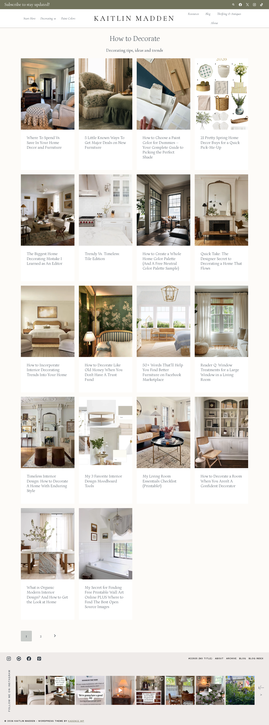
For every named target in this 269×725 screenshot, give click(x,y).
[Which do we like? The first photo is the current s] (30, 690)
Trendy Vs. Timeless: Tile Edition (102, 256)
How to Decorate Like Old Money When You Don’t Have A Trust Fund (104, 372)
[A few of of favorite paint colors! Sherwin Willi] (60, 690)
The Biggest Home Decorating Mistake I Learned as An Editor (44, 259)
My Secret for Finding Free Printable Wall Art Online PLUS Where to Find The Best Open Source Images (104, 597)
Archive (231, 658)
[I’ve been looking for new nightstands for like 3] (120, 690)
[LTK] (18, 658)
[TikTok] (261, 4)
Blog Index (256, 658)
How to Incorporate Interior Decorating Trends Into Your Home (47, 370)
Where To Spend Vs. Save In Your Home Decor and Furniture (44, 143)
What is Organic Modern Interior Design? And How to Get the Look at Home (47, 594)
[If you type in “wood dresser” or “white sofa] (150, 690)
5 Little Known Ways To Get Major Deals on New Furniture (105, 143)
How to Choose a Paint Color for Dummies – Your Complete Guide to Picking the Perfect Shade (163, 148)
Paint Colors (68, 18)
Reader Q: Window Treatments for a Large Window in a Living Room (220, 372)
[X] (247, 4)
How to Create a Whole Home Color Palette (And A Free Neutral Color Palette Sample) (162, 261)
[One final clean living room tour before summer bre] (210, 690)
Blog (208, 14)
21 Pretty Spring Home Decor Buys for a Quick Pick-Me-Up (220, 143)
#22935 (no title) (200, 658)
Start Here (29, 18)
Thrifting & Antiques (229, 14)
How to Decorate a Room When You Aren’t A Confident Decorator (221, 481)
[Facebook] (240, 4)
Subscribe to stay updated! (27, 4)
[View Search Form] (233, 4)
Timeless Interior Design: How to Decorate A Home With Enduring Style (47, 483)
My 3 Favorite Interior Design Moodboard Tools (103, 481)
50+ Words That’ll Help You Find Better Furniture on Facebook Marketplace (163, 372)
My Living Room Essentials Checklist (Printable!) (159, 481)
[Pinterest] (39, 658)
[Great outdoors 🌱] (240, 690)
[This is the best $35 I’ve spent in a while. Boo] (90, 690)
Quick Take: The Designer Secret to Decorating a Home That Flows (221, 261)
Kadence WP (76, 721)
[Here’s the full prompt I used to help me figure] (180, 690)
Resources (193, 14)
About (214, 23)
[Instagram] (254, 4)
